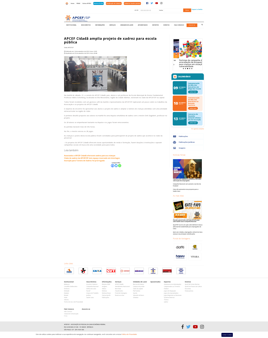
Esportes (155, 25)
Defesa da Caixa (91, 289)
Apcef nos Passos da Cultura (193, 286)
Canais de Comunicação (71, 314)
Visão (65, 297)
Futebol (166, 289)
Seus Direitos (86, 25)
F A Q (65, 316)
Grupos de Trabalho (92, 293)
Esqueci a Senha (197, 9)
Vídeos (104, 289)
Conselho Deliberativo (70, 286)
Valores (66, 300)
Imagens (182, 148)
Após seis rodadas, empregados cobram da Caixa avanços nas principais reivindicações (187, 233)
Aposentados (143, 25)
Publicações (183, 136)
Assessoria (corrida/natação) (172, 284)
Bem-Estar (118, 289)
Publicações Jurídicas (187, 142)
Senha (161, 10)
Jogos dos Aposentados (171, 293)
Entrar (187, 10)
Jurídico (88, 295)
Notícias (104, 291)
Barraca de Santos (138, 284)
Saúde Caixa (90, 297)
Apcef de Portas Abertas (192, 284)
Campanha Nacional (92, 286)
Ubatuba (135, 297)
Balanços (67, 284)
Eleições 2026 (106, 284)
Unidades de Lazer (126, 25)
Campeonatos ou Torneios (172, 286)
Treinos (166, 300)
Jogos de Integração (170, 291)
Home (72, 3)
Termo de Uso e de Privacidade (73, 302)
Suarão (135, 293)
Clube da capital (138, 289)
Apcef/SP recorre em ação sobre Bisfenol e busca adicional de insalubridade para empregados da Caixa (187, 226)
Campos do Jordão (138, 286)
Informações (100, 25)
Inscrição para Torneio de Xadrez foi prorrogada (84, 160)
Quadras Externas (169, 297)
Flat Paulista (136, 291)
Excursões (188, 289)
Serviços (112, 25)
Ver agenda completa (197, 129)
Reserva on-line (119, 295)
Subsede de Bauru (138, 295)
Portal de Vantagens (181, 238)
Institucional (71, 25)
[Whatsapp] (119, 165)
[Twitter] (116, 165)
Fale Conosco (179, 25)
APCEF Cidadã (119, 284)
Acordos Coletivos (91, 284)
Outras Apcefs (106, 295)
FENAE (78, 3)
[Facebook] (112, 165)
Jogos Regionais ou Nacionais (172, 295)
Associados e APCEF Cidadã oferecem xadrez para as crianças (89, 155)
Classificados (119, 291)
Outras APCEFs (86, 3)
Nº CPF (136, 10)
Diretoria (66, 289)
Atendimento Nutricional (122, 286)
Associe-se (192, 25)
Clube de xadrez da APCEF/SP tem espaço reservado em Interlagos (92, 158)
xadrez (166, 302)
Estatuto (66, 293)
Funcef (88, 291)
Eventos (166, 25)
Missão (66, 295)
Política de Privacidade (129, 334)
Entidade (66, 291)
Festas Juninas (189, 291)
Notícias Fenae (179, 155)
